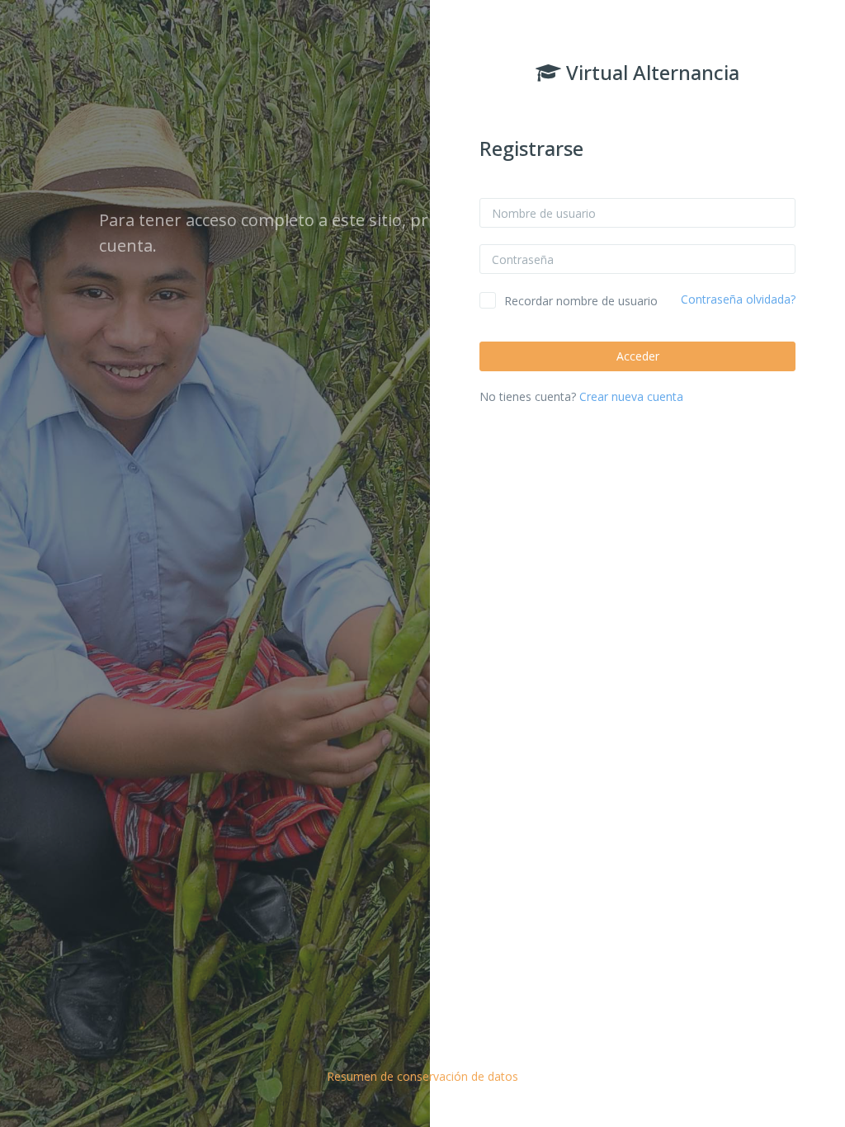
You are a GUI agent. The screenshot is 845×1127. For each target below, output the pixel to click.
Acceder (637, 356)
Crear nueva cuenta (631, 396)
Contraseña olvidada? (738, 299)
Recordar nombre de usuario (581, 301)
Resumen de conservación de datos (422, 1076)
